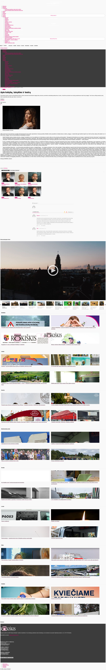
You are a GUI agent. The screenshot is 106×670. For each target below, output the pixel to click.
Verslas (6, 18)
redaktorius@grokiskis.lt (14, 635)
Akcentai (4, 7)
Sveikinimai (7, 35)
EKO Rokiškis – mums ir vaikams (11, 39)
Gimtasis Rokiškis (3, 87)
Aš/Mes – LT (7, 41)
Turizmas (6, 22)
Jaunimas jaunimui (8, 21)
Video (2, 545)
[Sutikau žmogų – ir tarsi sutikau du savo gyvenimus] (21, 181)
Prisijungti (10, 45)
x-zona (2, 506)
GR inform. (2, 100)
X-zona (4, 14)
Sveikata (4, 13)
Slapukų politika (6, 665)
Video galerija (7, 26)
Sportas (4, 15)
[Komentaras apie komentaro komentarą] (34, 181)
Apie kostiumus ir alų (5, 198)
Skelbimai (31, 45)
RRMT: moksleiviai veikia (10, 42)
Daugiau (4, 16)
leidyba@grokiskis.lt (4, 649)
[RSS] (3, 0)
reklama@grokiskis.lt (4, 653)
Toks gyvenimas (8, 27)
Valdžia (4, 11)
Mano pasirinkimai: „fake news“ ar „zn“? (12, 38)
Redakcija (18, 45)
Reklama (22, 45)
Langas (6, 20)
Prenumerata (27, 45)
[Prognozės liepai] (34, 195)
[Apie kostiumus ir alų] (8, 195)
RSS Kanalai (5, 663)
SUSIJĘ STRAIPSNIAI (5, 170)
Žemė (4, 12)
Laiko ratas (7, 34)
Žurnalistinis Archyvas (9, 25)
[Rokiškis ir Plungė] (21, 195)
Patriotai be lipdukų (8, 37)
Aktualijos (4, 6)
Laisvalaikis (7, 24)
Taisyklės (4, 666)
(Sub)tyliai (7, 19)
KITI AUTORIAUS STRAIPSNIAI (14, 170)
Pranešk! (14, 45)
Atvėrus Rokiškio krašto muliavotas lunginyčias (14, 10)
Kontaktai (4, 667)
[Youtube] (4, 0)
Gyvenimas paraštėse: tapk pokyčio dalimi (13, 9)
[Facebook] (1, 0)
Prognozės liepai (31, 198)
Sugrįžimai (7, 29)
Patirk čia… (7, 40)
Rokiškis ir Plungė (18, 198)
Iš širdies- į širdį (8, 32)
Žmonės (6, 33)
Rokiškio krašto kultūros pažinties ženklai (13, 28)
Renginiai (6, 17)
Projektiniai (5, 8)
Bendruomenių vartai (9, 31)
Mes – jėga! (7, 30)
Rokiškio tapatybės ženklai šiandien (12, 36)
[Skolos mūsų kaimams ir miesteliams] (8, 181)
